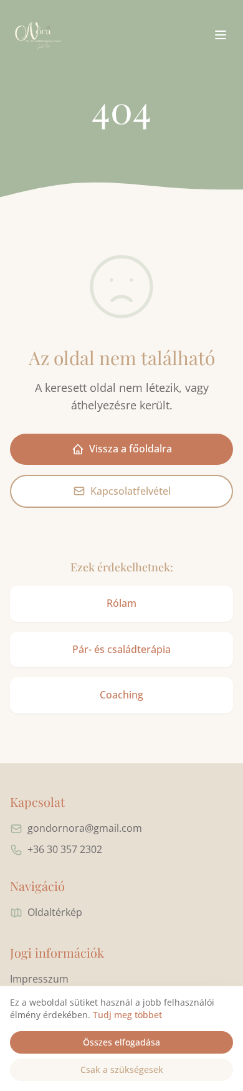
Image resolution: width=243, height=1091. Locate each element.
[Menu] (220, 34)
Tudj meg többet (127, 1015)
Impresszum (39, 979)
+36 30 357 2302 (64, 849)
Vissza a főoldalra (130, 448)
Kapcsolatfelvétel (130, 491)
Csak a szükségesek (121, 1069)
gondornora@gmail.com (84, 828)
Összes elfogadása (121, 1042)
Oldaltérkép (54, 912)
